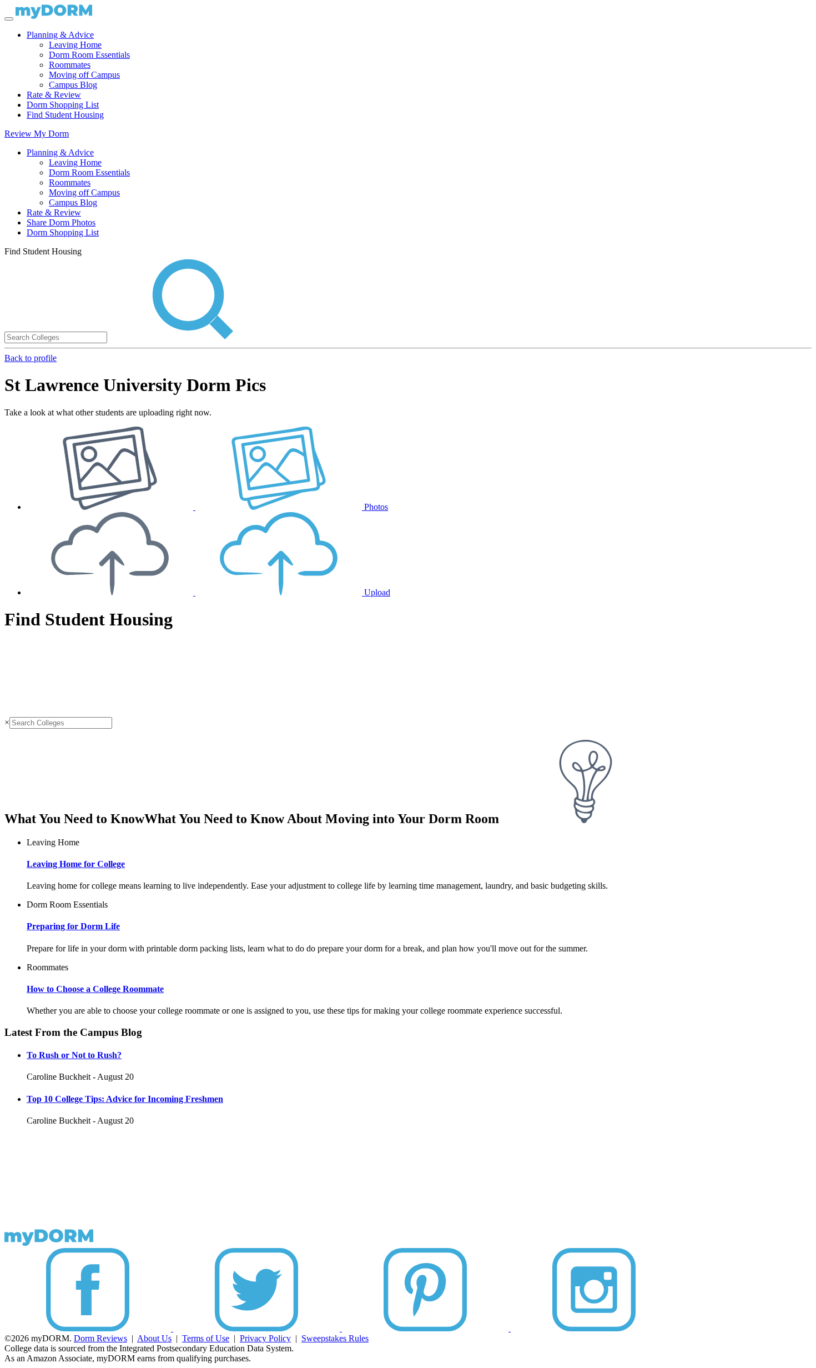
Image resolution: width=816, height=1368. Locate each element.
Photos (375, 507)
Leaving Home (75, 44)
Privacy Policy (265, 1338)
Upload (376, 592)
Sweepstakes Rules (335, 1338)
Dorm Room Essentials (89, 54)
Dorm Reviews (100, 1338)
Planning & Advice (60, 34)
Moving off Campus (84, 74)
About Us (154, 1338)
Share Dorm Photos (61, 222)
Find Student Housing (65, 114)
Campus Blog (73, 84)
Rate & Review (54, 94)
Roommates (69, 64)
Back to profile (30, 358)
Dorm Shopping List (63, 104)
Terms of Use (205, 1338)
